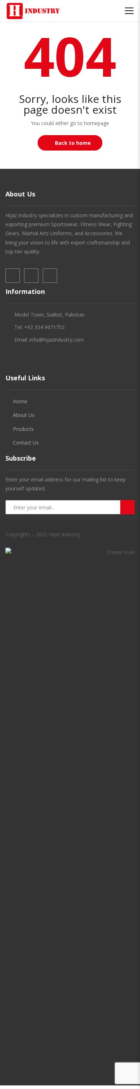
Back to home (73, 142)
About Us (23, 415)
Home (20, 401)
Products (23, 428)
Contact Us (26, 442)
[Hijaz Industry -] (33, 10)
